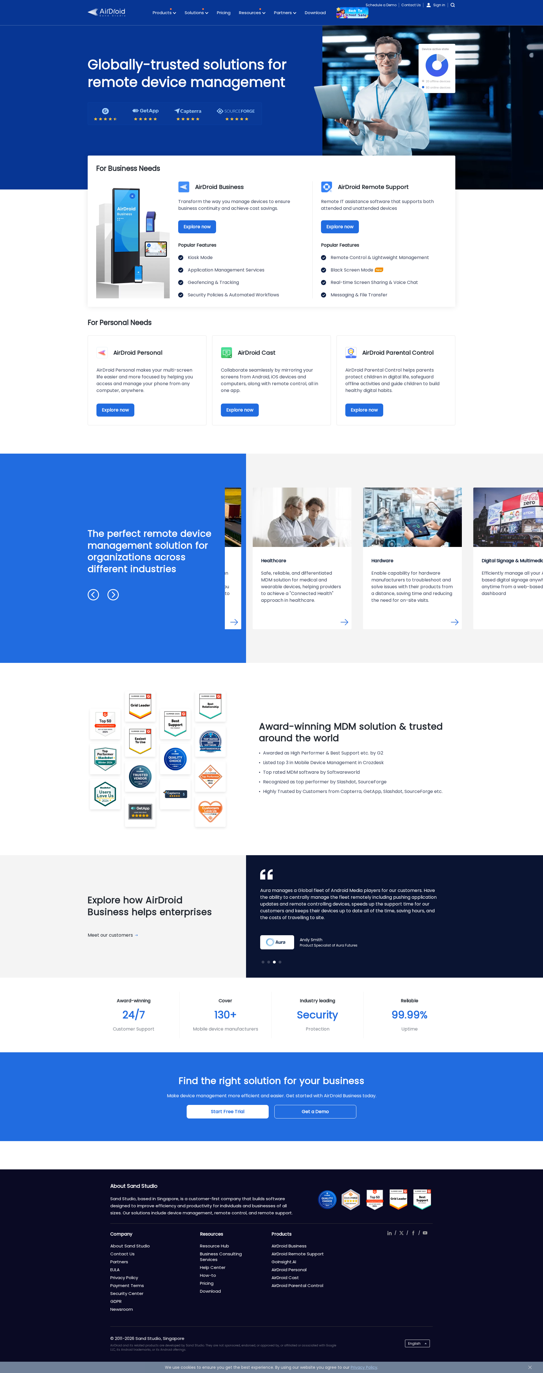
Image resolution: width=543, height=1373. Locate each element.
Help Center (212, 1267)
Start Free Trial (227, 1111)
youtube (425, 1233)
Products (163, 13)
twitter (401, 1233)
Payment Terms (127, 1285)
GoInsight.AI (284, 1262)
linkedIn (389, 1233)
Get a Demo (315, 1111)
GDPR (116, 1301)
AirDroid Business (289, 1246)
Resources (250, 13)
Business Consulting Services (221, 1256)
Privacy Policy (124, 1278)
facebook (413, 1233)
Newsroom (121, 1309)
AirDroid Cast (285, 1278)
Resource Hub (214, 1246)
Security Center (126, 1293)
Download (315, 13)
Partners (283, 13)
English (414, 1343)
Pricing (223, 13)
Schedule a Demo (381, 5)
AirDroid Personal (289, 1270)
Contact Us (411, 5)
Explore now (197, 226)
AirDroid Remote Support (298, 1254)
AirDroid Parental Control (297, 1285)
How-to (208, 1275)
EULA (115, 1270)
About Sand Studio (130, 1246)
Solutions (195, 13)
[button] (93, 594)
